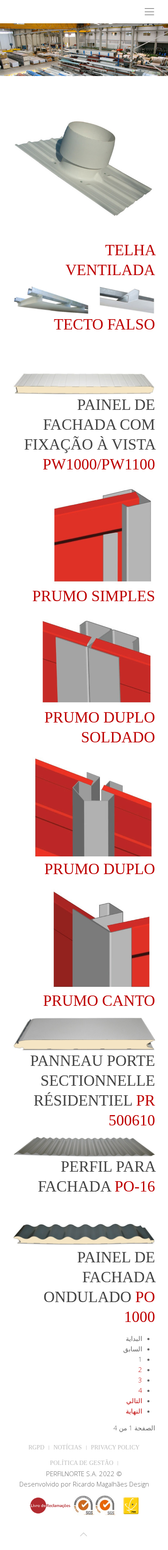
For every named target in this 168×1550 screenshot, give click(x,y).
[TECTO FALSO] (84, 299)
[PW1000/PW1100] (84, 382)
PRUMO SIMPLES (93, 596)
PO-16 (135, 1186)
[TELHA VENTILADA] (84, 168)
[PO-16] (84, 1145)
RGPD (36, 1447)
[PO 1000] (84, 1234)
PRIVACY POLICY (115, 1447)
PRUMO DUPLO (99, 869)
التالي (134, 1400)
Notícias (67, 1447)
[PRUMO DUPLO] (93, 805)
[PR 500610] (84, 1033)
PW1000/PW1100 (99, 464)
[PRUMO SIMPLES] (102, 532)
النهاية (134, 1411)
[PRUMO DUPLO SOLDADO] (96, 659)
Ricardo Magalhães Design (111, 1484)
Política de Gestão (81, 1463)
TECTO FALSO (104, 324)
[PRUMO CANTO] (101, 937)
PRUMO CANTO (99, 1000)
